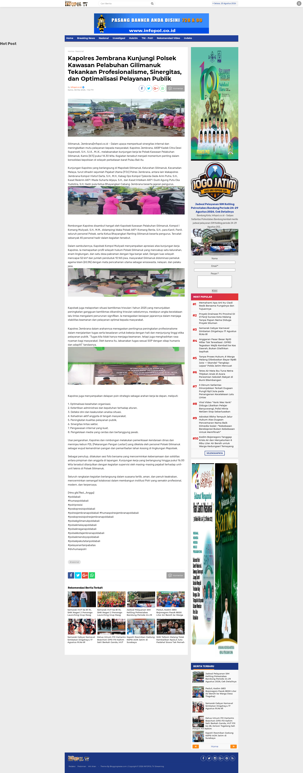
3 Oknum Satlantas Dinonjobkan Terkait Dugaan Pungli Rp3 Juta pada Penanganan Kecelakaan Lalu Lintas (216, 391)
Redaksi (72, 766)
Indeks (188, 38)
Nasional (104, 38)
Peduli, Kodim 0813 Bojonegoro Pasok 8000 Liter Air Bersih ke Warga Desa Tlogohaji (220, 692)
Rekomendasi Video (168, 38)
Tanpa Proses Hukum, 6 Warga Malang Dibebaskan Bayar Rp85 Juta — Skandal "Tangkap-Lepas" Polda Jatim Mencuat (217, 361)
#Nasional (74, 562)
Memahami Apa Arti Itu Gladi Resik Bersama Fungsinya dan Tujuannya (216, 305)
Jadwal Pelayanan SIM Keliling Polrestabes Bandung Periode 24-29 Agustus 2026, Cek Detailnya (214, 208)
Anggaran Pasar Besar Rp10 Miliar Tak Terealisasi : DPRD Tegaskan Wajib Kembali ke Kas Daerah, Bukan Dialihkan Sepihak (217, 345)
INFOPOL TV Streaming (154, 766)
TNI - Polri (147, 38)
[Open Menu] (299, 3)
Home (69, 38)
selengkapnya (215, 453)
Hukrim (133, 38)
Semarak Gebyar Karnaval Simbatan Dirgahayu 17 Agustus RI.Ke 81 (217, 331)
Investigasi (119, 38)
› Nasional (79, 51)
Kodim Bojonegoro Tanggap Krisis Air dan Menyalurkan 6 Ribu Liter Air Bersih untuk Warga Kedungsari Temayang (216, 442)
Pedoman (81, 766)
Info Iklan (92, 766)
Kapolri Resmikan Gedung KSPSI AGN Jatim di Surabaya (219, 735)
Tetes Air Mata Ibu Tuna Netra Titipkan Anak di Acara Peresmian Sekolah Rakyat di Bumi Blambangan (216, 375)
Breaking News (86, 38)
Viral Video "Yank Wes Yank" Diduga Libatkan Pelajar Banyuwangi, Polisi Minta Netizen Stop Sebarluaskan (215, 407)
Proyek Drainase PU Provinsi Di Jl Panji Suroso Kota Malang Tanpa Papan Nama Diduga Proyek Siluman (217, 319)
